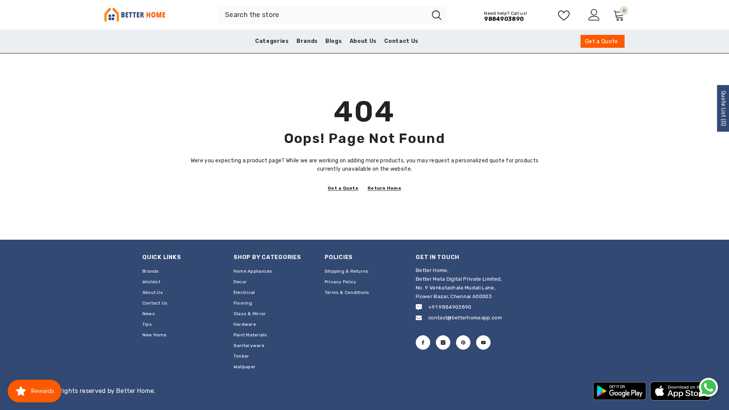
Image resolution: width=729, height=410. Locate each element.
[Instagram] (443, 342)
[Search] (332, 15)
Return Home (384, 188)
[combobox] (322, 15)
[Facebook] (423, 342)
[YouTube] (483, 342)
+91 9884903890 (449, 307)
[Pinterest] (463, 342)
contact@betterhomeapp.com (465, 317)
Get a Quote (343, 188)
